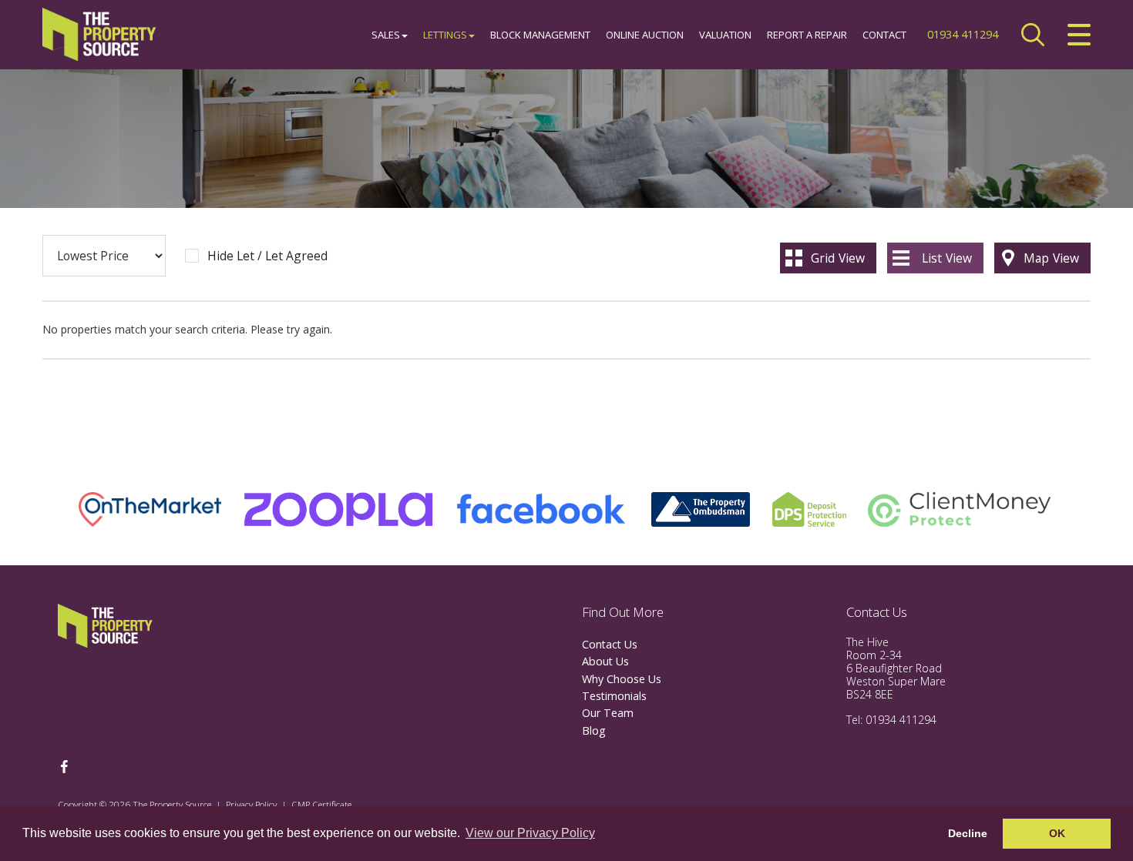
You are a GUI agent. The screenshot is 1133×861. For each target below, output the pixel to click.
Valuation (725, 35)
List (947, 258)
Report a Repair (807, 35)
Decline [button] (967, 833)
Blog (594, 730)
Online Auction (645, 35)
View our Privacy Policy (530, 832)
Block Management (540, 35)
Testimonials (614, 695)
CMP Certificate (321, 804)
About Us (605, 661)
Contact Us (609, 644)
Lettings (445, 35)
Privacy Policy (251, 804)
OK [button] (1057, 833)
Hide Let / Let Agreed (267, 256)
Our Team (608, 712)
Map (1051, 258)
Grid (838, 258)
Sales (386, 35)
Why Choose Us (621, 679)
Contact (884, 35)
